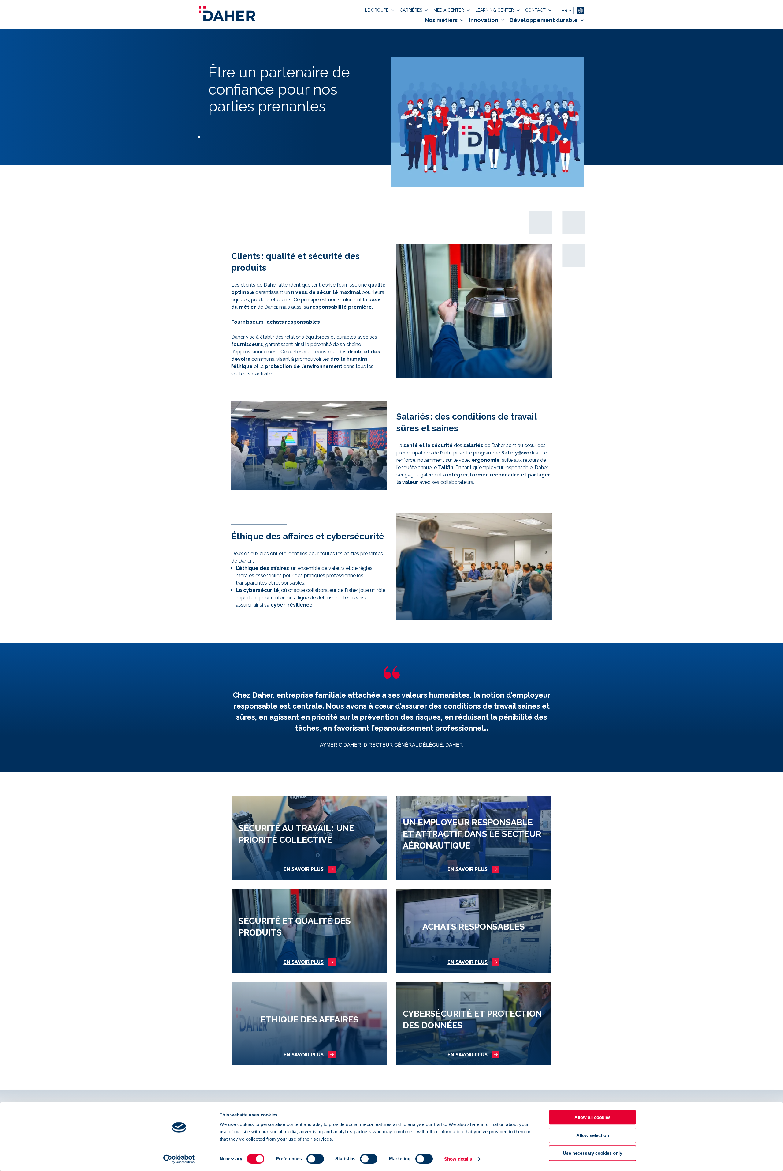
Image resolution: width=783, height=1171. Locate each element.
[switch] (315, 1159)
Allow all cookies (592, 1117)
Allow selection (592, 1135)
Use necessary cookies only (592, 1153)
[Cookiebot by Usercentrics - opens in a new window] (179, 1159)
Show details (458, 1159)
